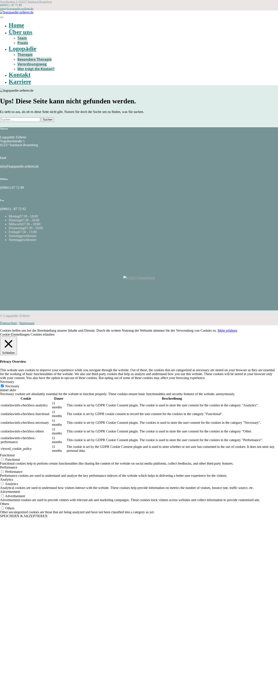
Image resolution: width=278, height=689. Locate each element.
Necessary (12, 386)
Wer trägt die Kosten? (36, 68)
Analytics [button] (6, 479)
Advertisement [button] (10, 492)
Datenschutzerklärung (75, 590)
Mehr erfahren (227, 330)
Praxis (22, 42)
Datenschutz (8, 323)
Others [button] (4, 504)
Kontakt (19, 74)
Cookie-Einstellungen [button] (15, 334)
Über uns (20, 32)
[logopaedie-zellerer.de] (16, 12)
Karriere (20, 81)
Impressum (26, 323)
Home (16, 25)
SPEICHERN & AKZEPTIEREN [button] (24, 516)
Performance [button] (8, 467)
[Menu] (1, 17)
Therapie (25, 54)
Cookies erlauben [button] (43, 334)
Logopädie (22, 48)
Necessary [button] (7, 382)
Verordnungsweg (32, 64)
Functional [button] (7, 455)
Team (22, 38)
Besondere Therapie (34, 59)
